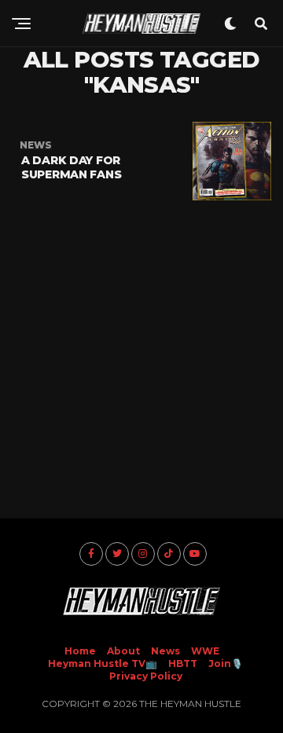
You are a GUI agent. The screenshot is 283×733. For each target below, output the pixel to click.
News (165, 651)
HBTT (182, 663)
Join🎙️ (225, 663)
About (123, 651)
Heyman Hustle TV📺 (102, 663)
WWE (205, 651)
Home (80, 651)
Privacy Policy (145, 676)
